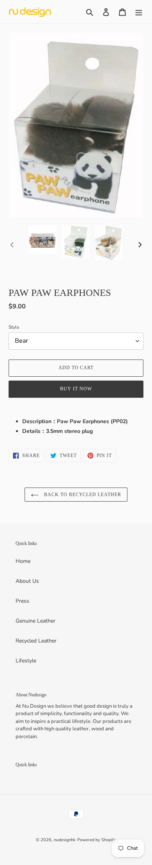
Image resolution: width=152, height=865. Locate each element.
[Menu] (139, 12)
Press (22, 601)
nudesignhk (65, 840)
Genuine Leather (35, 621)
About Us (27, 581)
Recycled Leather (36, 640)
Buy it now (76, 389)
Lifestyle (26, 660)
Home (23, 561)
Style (14, 327)
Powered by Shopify (96, 840)
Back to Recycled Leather (81, 494)
